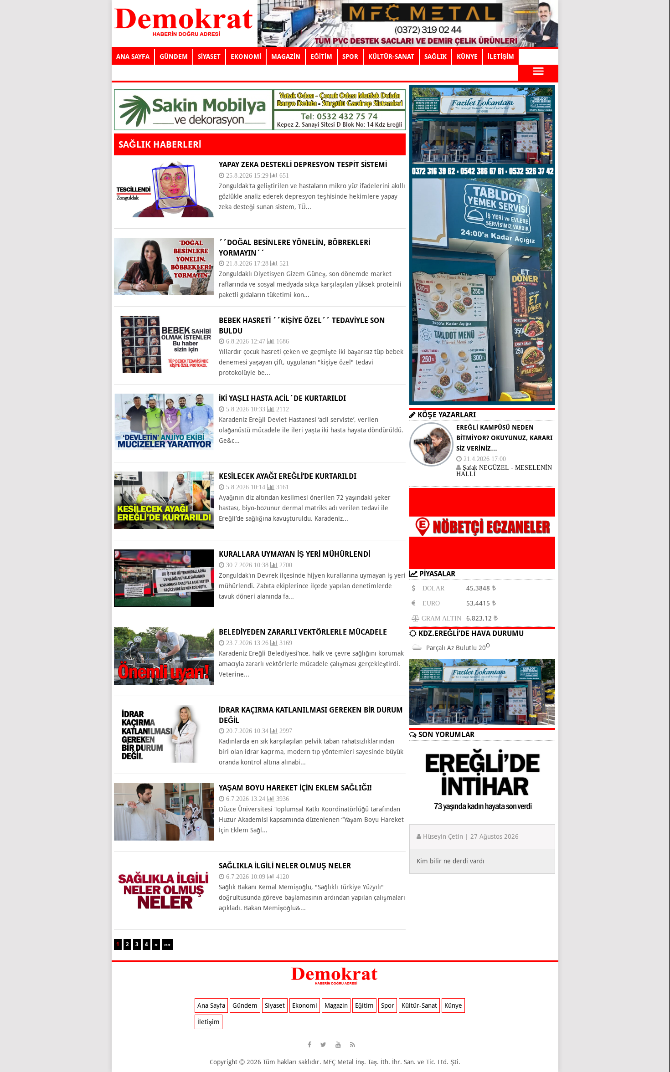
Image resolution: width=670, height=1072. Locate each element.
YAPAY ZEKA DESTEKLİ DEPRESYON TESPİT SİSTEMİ (303, 164)
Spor (387, 1005)
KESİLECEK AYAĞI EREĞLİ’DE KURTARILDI (287, 476)
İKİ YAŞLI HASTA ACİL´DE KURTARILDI (282, 398)
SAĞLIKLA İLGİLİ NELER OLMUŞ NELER (285, 866)
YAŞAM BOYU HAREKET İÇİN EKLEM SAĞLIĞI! (295, 788)
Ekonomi (304, 1005)
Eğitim (364, 1005)
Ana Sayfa (211, 1005)
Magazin (336, 1005)
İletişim (208, 1022)
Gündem (245, 1005)
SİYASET (209, 56)
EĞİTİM (321, 56)
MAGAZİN (285, 56)
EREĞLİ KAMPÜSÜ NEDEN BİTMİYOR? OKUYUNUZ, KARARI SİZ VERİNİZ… (504, 438)
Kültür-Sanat (419, 1005)
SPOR (350, 56)
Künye (453, 1005)
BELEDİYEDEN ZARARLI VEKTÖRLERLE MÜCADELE (303, 632)
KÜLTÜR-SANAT (391, 56)
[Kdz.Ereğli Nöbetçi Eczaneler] (482, 561)
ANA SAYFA (132, 56)
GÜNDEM (174, 56)
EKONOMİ (246, 56)
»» (167, 944)
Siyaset (275, 1005)
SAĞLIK (435, 56)
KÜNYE (467, 56)
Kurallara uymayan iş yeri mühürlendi (294, 554)
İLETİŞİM (501, 56)
